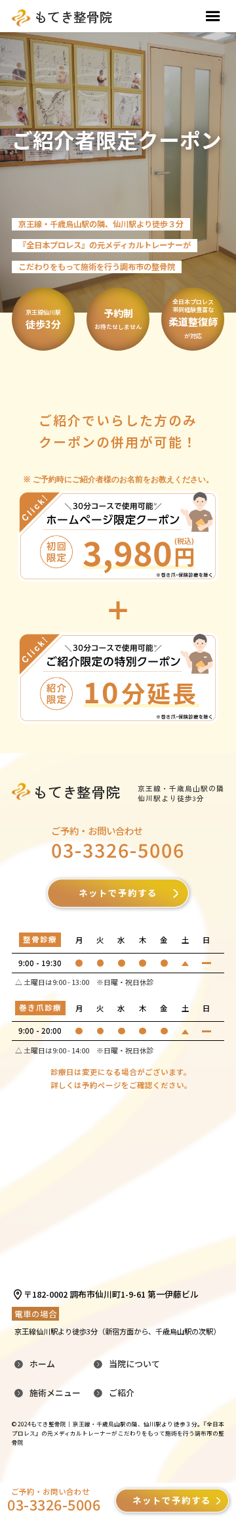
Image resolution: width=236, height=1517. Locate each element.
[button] (213, 16)
